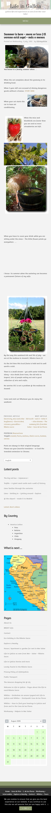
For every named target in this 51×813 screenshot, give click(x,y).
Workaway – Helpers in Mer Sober (18, 711)
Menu (25, 21)
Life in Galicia (25, 6)
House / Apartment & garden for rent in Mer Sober (24, 648)
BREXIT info (8, 628)
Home (7, 791)
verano (6, 439)
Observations (17, 433)
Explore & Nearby (11, 643)
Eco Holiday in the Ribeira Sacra (17, 638)
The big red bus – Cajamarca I (16, 478)
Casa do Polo (16, 791)
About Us (7, 623)
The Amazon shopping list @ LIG (17, 682)
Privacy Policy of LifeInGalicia (16, 672)
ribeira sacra (34, 436)
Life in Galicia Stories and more (17, 661)
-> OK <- (25, 808)
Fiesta (19, 436)
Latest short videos (12, 507)
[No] (47, 804)
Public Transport (10, 677)
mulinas (25, 436)
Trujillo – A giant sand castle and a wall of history (24, 483)
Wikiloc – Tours (42, 794)
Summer (43, 436)
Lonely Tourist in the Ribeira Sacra (18, 667)
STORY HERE (29, 91)
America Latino (16, 524)
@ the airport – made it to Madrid (18, 498)
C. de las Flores (28, 791)
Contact (7, 633)
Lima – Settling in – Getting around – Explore (22, 493)
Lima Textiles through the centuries (18, 488)
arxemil (13, 436)
